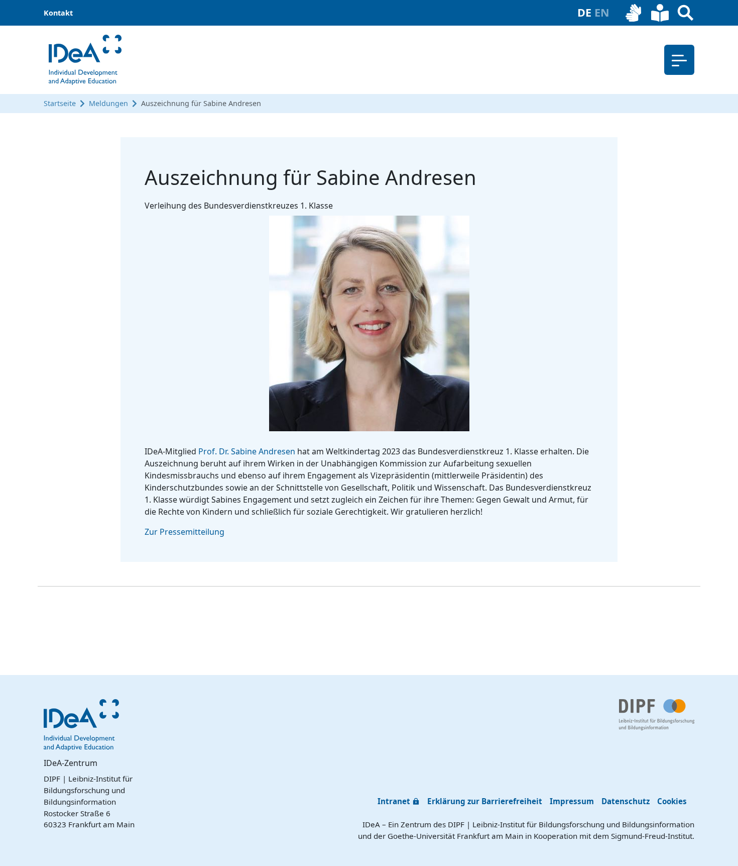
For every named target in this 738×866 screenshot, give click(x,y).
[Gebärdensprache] (634, 13)
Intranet (394, 801)
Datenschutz (625, 801)
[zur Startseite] (85, 60)
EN (601, 12)
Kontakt (58, 13)
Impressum (572, 801)
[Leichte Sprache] (660, 13)
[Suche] (685, 13)
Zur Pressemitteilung (184, 531)
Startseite (60, 103)
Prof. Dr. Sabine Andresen (246, 451)
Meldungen (108, 103)
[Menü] (679, 60)
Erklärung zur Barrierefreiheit (484, 801)
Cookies (672, 801)
